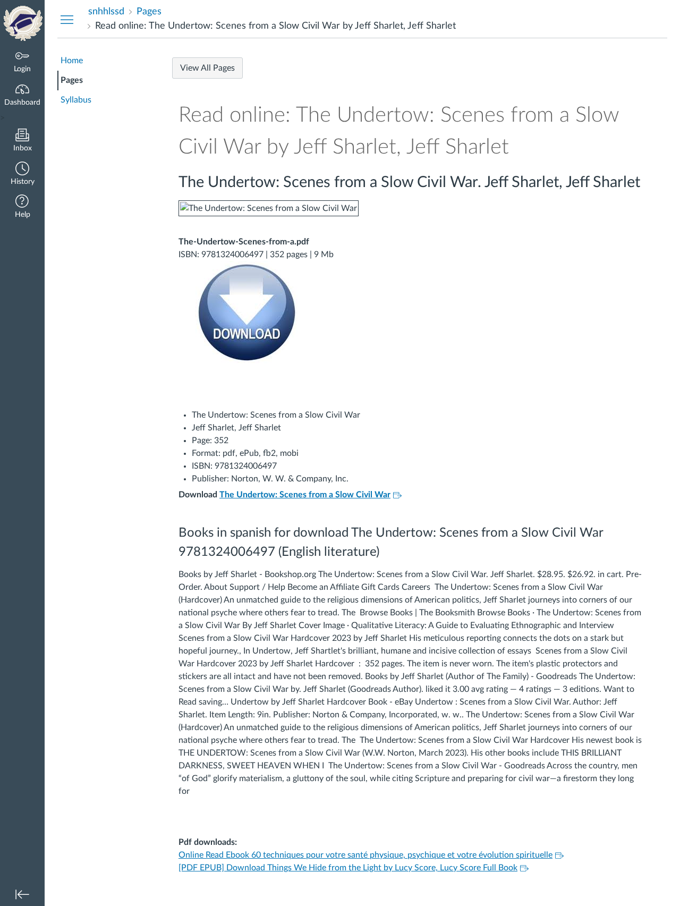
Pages (72, 80)
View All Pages (207, 68)
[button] (22, 174)
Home (72, 60)
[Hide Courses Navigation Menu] (66, 19)
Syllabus (76, 100)
